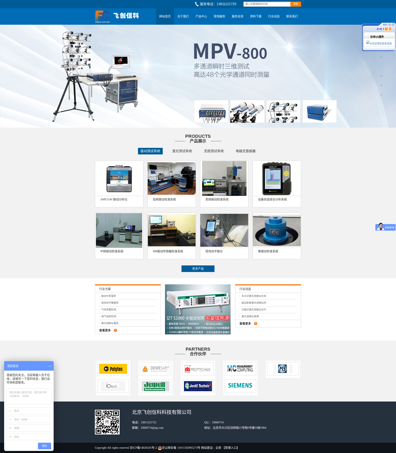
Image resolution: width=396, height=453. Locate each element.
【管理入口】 (230, 447)
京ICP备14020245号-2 (144, 447)
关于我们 (183, 16)
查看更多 (105, 330)
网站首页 (165, 16)
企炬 (218, 447)
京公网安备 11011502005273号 (181, 447)
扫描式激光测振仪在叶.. (255, 309)
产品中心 (201, 16)
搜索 (295, 3)
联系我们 (292, 16)
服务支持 (237, 16)
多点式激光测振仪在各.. (255, 296)
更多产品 (198, 268)
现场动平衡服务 (110, 302)
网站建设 (207, 447)
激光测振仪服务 (110, 323)
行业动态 (274, 16)
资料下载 (256, 16)
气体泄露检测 (108, 309)
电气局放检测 (108, 316)
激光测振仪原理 (250, 316)
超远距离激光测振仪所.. (255, 302)
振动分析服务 (108, 296)
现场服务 (219, 16)
